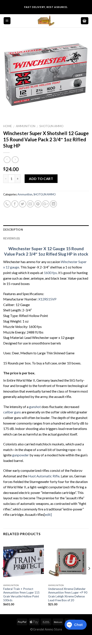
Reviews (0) (11, 238)
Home (7, 126)
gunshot (35, 407)
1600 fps (50, 273)
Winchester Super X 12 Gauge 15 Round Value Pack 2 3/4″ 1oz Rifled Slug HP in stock (46, 251)
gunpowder (20, 455)
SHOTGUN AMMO (51, 126)
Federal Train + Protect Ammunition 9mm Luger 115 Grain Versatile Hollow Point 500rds (21, 594)
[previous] (3, 577)
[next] (89, 577)
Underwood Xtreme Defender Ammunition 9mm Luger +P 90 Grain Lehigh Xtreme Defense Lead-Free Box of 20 (67, 594)
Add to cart (41, 179)
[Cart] (85, 20)
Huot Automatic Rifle (43, 476)
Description (13, 229)
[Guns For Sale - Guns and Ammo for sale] (46, 20)
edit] (48, 514)
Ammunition (25, 126)
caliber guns (12, 412)
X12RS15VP (47, 299)
